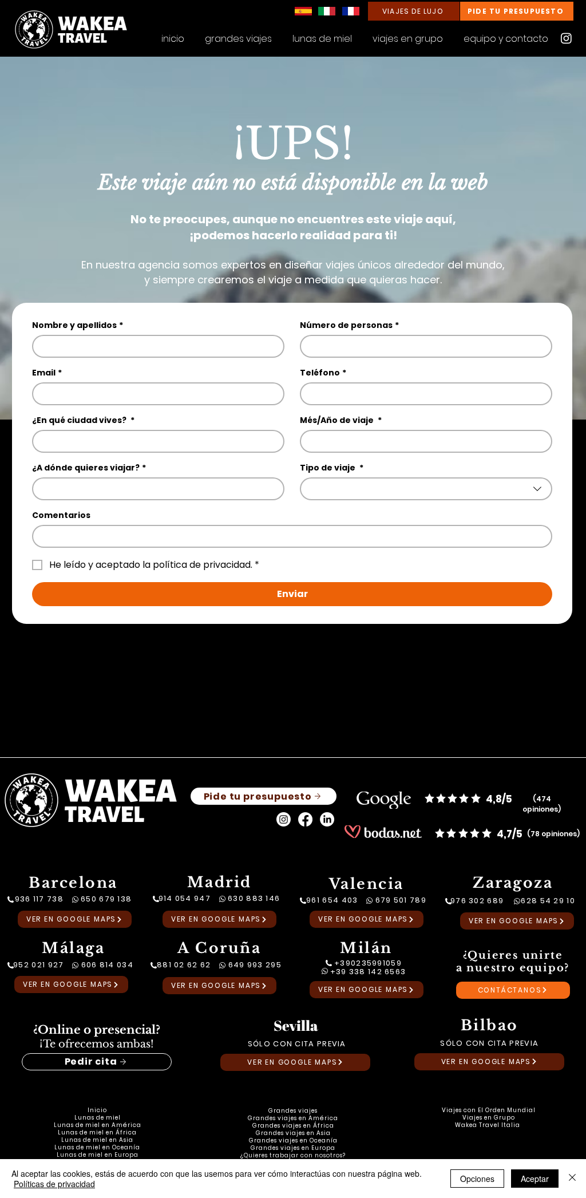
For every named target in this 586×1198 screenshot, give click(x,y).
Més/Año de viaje (341, 420)
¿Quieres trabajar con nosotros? (293, 1155)
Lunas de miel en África (97, 1132)
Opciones (477, 1178)
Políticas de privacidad (54, 1183)
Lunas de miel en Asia (97, 1140)
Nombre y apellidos (77, 325)
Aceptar (535, 1178)
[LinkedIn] (327, 819)
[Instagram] (566, 38)
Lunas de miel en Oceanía (97, 1147)
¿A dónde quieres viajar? (89, 468)
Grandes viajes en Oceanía (293, 1140)
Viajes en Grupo (488, 1117)
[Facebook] (305, 819)
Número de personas (349, 325)
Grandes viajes (293, 1110)
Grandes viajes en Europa (293, 1148)
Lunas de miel (97, 1117)
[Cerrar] (572, 1178)
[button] (407, 33)
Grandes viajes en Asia (293, 1133)
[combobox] (426, 488)
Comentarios (61, 515)
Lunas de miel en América (97, 1125)
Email (47, 373)
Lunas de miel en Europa (97, 1154)
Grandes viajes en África (293, 1125)
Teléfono (323, 373)
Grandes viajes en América (293, 1118)
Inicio (97, 1110)
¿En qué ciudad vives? (83, 420)
